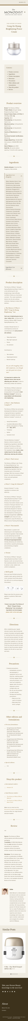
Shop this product (14, 87)
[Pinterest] (15, 992)
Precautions (12, 81)
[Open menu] (24, 12)
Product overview (14, 72)
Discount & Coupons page (11, 809)
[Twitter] (8, 992)
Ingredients (12, 74)
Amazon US (10, 787)
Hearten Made (16, 1018)
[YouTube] (3, 992)
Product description (14, 76)
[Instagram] (5, 992)
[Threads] (10, 992)
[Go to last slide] (5, 953)
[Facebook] (12, 992)
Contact (4, 1010)
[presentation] (14, 948)
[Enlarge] (21, 588)
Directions (11, 78)
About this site (6, 1008)
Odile (11, 889)
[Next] (23, 953)
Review (11, 89)
